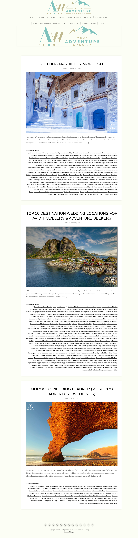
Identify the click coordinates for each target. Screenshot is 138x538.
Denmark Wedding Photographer (107, 316)
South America (101, 17)
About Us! (74, 23)
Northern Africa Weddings (38, 184)
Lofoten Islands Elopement (43, 336)
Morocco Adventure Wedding (84, 172)
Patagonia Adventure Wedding (69, 345)
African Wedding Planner (70, 160)
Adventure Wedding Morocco (40, 155)
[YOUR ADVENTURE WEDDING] (69, 7)
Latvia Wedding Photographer (67, 333)
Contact (102, 23)
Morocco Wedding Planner (76, 177)
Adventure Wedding (54, 153)
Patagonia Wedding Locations (71, 348)
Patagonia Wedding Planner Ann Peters (45, 350)
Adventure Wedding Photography (101, 155)
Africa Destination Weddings (77, 158)
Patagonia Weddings (63, 350)
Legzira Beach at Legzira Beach (86, 170)
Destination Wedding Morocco (55, 167)
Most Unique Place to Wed (96, 182)
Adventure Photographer (93, 307)
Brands (85, 23)
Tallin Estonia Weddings (86, 355)
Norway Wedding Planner (40, 345)
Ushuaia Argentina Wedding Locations (101, 360)
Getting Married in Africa (36, 170)
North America (74, 17)
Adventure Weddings (35, 153)
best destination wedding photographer (76, 162)
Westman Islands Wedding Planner (107, 367)
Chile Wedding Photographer (74, 316)
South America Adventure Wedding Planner (44, 355)
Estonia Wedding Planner (51, 321)
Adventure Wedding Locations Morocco (105, 153)
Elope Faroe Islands (90, 319)
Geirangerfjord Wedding (85, 324)
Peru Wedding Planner (43, 353)
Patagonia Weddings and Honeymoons (81, 350)
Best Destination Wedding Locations (53, 162)
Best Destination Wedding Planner (99, 162)
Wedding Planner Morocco (71, 192)
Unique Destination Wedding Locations (65, 500)
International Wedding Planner (80, 331)
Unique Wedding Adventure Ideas (87, 500)
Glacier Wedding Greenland (59, 326)
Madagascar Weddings (86, 338)
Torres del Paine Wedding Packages (44, 358)
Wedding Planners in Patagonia (79, 365)
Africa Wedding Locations (109, 158)
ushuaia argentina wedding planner (58, 362)
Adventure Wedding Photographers (80, 155)
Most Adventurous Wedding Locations (82, 179)
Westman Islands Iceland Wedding (58, 367)
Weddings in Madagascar (96, 365)
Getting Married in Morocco (72, 64)
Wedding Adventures (104, 500)
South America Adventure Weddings (68, 355)
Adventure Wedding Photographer (59, 155)
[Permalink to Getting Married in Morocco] (71, 102)
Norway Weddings (54, 345)
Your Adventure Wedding (100, 192)
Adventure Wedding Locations (57, 309)
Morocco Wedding (63, 175)
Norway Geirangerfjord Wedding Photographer (84, 343)
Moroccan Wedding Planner (55, 172)
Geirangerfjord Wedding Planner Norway (105, 324)
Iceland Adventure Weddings (54, 328)
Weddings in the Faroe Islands (38, 367)
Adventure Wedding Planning (82, 311)
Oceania (87, 17)
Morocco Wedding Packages (39, 177)
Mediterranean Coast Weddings (83, 491)
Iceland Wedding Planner (100, 328)
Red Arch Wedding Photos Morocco (46, 187)
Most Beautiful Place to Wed (53, 182)
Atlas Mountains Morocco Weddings (101, 160)
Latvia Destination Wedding (49, 333)
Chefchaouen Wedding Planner (36, 167)
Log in (72, 532)
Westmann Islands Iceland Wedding (92, 370)
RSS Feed (67, 532)
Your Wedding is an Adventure (108, 194)
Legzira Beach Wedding (104, 170)
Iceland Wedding (68, 328)
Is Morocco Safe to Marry (69, 170)
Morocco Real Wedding (39, 175)
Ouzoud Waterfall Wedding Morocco (92, 184)
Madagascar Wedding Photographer (50, 338)
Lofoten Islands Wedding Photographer (78, 336)
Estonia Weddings (82, 321)
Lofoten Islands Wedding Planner (100, 336)
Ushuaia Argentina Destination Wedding (61, 360)
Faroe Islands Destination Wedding (98, 321)
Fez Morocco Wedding (95, 167)
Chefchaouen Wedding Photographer (106, 165)
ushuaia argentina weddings (77, 362)
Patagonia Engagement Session (101, 345)
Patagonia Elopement (85, 345)
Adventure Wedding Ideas (68, 153)
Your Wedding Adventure (92, 194)
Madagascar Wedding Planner (70, 338)
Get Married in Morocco (110, 167)
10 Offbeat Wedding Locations (77, 307)
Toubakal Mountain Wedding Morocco (71, 189)
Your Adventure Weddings (76, 194)
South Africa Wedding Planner (108, 353)
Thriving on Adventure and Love (107, 498)
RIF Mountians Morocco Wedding (80, 187)
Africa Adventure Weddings (60, 158)
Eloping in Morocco (83, 167)
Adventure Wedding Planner (48, 311)
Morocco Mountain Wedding (43, 493)
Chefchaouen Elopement (68, 165)
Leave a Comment (33, 150)
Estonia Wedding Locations (104, 319)
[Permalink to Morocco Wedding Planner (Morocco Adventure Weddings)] (71, 434)
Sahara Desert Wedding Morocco (50, 189)
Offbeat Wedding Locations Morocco (58, 184)
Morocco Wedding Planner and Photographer (98, 177)
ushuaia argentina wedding (81, 360)
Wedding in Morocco (106, 189)
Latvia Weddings (96, 333)
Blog (65, 23)
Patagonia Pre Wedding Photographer (50, 348)
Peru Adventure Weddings (101, 350)
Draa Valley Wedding (70, 167)
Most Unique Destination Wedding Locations (75, 182)
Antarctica (43, 17)
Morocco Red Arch (51, 175)
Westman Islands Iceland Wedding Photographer (82, 367)
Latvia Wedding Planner (83, 333)
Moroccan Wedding (40, 172)
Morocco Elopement (100, 172)
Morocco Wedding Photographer (58, 177)
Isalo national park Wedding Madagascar (101, 331)
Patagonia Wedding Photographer (90, 348)
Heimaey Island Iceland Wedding (36, 328)
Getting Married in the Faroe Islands (39, 326)
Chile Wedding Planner (90, 316)
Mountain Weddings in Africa (50, 496)
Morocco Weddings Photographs (61, 179)
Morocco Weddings (45, 179)
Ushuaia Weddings (92, 362)
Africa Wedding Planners (55, 160)
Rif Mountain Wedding (63, 187)
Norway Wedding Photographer (107, 343)
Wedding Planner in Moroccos (54, 192)
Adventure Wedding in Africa (84, 153)
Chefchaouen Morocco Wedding (85, 165)
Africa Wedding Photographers (38, 160)
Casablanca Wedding (55, 165)
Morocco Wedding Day (76, 175)
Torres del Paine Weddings (109, 358)
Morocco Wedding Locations (108, 175)
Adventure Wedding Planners (65, 311)
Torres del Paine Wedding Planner (91, 358)
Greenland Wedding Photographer (77, 326)
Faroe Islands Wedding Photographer (47, 324)
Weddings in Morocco (86, 192)
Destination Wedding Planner (75, 319)
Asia (53, 17)
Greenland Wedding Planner (96, 326)
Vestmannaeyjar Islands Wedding (107, 362)
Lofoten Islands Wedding (58, 336)
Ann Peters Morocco (84, 160)
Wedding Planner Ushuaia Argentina (59, 365)
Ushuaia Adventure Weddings (40, 360)
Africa (32, 17)
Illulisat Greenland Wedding (62, 331)
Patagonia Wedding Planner (109, 348)
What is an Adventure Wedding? (46, 23)
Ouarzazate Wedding (75, 184)
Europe (61, 17)
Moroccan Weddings (69, 172)
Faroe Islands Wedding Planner (68, 324)
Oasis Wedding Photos (82, 496)
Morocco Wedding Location (91, 175)
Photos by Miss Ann (56, 353)
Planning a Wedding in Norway (71, 353)
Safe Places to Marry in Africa (99, 187)
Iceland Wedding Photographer (83, 328)
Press (93, 23)
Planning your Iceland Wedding (90, 353)
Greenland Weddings (111, 326)
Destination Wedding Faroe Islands (55, 319)
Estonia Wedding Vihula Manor (68, 321)
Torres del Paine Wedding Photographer (68, 358)
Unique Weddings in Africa (91, 189)
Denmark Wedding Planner (37, 319)
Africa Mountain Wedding (93, 158)
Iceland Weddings (48, 331)
